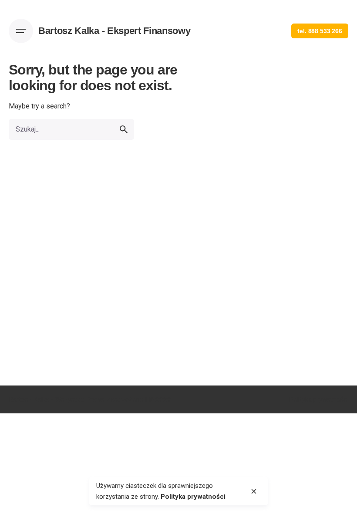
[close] (253, 491)
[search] (123, 129)
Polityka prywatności (318, 399)
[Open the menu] (21, 31)
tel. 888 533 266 (319, 30)
